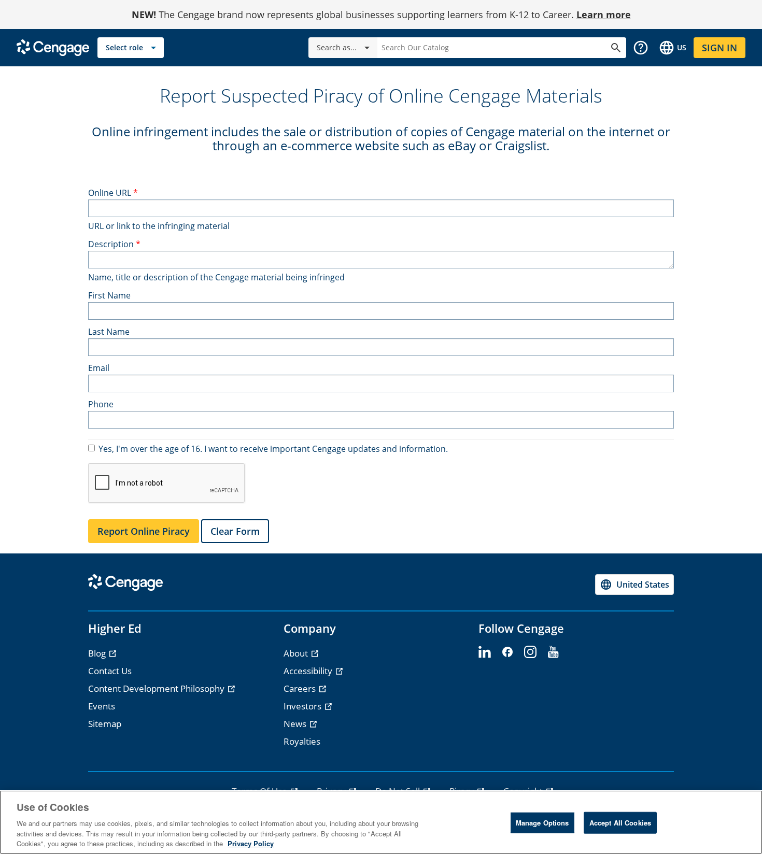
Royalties (302, 741)
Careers (301, 688)
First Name (109, 295)
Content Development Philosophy (157, 688)
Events (101, 706)
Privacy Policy (251, 843)
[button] (640, 47)
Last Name (109, 332)
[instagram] (530, 652)
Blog (98, 653)
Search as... (337, 47)
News (296, 724)
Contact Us (110, 671)
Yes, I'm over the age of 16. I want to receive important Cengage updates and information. (273, 449)
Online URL (109, 193)
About (297, 653)
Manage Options (542, 823)
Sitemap (104, 724)
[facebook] (507, 652)
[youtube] (553, 652)
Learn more (603, 14)
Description (111, 244)
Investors (303, 706)
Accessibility (309, 671)
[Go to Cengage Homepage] (53, 47)
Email (98, 368)
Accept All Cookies (620, 823)
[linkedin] (484, 652)
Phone (101, 404)
